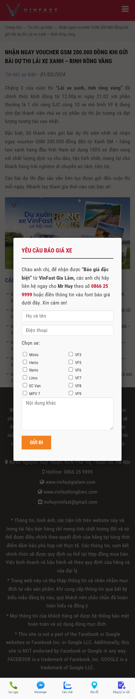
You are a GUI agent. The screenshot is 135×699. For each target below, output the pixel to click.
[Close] (121, 238)
